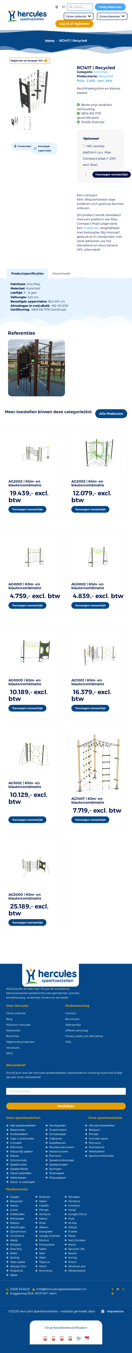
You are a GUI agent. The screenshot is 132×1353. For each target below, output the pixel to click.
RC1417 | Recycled (96, 67)
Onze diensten (109, 16)
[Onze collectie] (89, 16)
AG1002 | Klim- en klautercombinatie (24, 785)
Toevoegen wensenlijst (111, 174)
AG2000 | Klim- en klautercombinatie (24, 896)
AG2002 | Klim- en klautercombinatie (24, 483)
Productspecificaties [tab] (27, 273)
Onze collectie (76, 16)
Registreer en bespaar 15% (27, 60)
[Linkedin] (112, 1293)
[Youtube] (118, 1289)
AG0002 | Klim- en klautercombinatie (87, 586)
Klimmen (101, 72)
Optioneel (91, 138)
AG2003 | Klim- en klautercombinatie (87, 483)
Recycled (106, 76)
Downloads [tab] (61, 273)
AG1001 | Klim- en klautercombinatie (87, 682)
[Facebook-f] (112, 1289)
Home (50, 41)
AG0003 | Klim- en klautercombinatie (24, 682)
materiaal (91, 228)
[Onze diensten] (123, 16)
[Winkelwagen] (60, 5)
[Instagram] (123, 1289)
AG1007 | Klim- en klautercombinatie (87, 801)
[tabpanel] (66, 297)
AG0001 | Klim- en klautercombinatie (24, 586)
